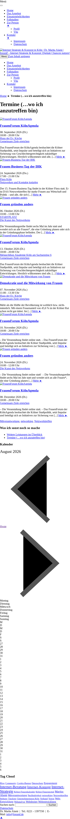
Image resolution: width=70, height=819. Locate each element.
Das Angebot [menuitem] (14, 13)
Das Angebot (14, 65)
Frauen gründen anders (16, 204)
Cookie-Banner (24, 783)
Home (10, 62)
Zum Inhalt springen (19, 56)
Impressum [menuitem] (19, 41)
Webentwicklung (47, 801)
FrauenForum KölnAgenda (19, 125)
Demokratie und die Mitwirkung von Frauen (31, 283)
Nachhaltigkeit (34, 795)
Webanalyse (19, 801)
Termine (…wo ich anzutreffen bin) (26, 437)
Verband (44, 798)
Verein (51, 798)
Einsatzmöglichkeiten (18, 68)
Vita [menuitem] (16, 31)
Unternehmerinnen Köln (28, 798)
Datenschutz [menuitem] (20, 44)
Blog (2, 783)
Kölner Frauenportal (45, 791)
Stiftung (3, 798)
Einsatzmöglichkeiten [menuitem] (18, 16)
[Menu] (1, 5)
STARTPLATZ (8, 217)
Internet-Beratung (13, 787)
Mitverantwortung (9, 421)
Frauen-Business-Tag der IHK (21, 166)
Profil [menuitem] (17, 28)
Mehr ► (60, 156)
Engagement (50, 783)
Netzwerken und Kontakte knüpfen (19, 182)
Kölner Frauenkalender (24, 791)
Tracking (12, 798)
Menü (4, 56)
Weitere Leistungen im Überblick (24, 434)
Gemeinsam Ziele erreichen (14, 141)
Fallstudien (13, 71)
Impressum (19, 87)
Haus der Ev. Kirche (11, 138)
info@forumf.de (15, 814)
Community (10, 783)
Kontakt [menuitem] (11, 36)
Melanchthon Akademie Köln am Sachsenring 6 (25, 255)
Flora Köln (6, 179)
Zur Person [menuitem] (13, 24)
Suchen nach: (7, 804)
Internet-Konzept (39, 787)
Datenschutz (20, 90)
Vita (16, 80)
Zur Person (13, 74)
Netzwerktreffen (43, 421)
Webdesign (32, 801)
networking (27, 421)
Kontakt (11, 84)
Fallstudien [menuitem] (13, 19)
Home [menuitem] (10, 10)
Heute (3, 526)
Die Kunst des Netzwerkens (15, 220)
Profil (17, 77)
